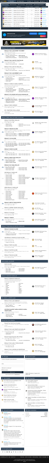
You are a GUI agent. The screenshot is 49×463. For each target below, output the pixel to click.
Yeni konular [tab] (13, 4)
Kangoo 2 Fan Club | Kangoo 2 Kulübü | (26, 233)
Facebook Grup (42, 33)
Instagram (43, 36)
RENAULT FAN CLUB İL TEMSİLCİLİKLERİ (13, 343)
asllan (40, 62)
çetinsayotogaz (42, 351)
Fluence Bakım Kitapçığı (33, 380)
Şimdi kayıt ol (17, 374)
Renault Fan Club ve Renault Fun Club (25, 332)
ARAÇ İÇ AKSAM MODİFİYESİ (11, 90)
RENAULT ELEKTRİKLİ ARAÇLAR (11, 120)
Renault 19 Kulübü (9, 182)
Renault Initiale (21, 196)
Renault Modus (8, 193)
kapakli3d (41, 77)
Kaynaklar (31, 1)
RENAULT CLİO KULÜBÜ (10, 138)
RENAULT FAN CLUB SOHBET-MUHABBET (21, 18)
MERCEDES (8, 289)
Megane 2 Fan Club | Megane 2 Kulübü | (21, 10)
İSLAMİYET (20, 314)
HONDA (20, 286)
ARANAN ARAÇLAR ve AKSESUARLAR (20, 12)
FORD (7, 286)
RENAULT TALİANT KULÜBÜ (11, 162)
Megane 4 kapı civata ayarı (10, 24)
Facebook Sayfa (33, 33)
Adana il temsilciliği (38, 344)
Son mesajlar (7, 378)
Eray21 (41, 194)
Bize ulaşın (22, 456)
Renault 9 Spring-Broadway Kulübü (25, 177)
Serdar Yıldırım (42, 313)
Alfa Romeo (21, 283)
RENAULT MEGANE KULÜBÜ (11, 128)
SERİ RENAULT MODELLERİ (10, 172)
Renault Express (21, 195)
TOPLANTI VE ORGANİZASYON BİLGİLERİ (26, 340)
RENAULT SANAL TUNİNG (23, 90)
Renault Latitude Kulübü (10, 161)
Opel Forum (13, 456)
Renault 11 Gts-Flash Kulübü (24, 178)
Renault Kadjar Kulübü (23, 169)
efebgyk (41, 69)
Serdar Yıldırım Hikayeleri (39, 312)
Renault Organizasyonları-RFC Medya (13, 336)
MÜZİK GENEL (8, 81)
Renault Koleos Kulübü (10, 168)
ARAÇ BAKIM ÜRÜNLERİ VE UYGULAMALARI (26, 91)
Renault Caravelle (9, 194)
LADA (7, 288)
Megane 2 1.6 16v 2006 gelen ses (10, 20)
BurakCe (41, 132)
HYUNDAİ (7, 287)
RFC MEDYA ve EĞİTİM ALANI (8, 298)
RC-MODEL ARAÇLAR (9, 91)
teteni (41, 240)
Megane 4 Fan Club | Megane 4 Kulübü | (21, 16)
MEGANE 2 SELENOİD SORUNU (10, 10)
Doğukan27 (41, 152)
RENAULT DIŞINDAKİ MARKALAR (9, 275)
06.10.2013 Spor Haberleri (39, 303)
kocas (41, 246)
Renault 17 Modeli (9, 181)
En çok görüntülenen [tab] (39, 4)
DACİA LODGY (8, 270)
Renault (24, 461)
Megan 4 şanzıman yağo (9, 16)
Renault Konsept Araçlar (23, 198)
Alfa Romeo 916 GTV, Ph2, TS (40, 285)
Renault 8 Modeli (9, 177)
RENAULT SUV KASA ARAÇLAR (11, 165)
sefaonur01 (41, 345)
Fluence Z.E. (21, 126)
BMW (20, 284)
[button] (15, 1)
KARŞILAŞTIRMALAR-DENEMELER (12, 57)
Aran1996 (41, 304)
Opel (9, 456)
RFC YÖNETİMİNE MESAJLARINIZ (12, 110)
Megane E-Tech (8, 123)
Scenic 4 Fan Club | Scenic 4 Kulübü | (25, 154)
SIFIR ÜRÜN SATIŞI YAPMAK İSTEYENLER (26, 101)
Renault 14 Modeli (22, 179)
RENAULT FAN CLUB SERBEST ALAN (13, 73)
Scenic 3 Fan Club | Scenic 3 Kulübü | (12, 154)
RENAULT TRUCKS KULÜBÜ (10, 255)
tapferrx (45, 54)
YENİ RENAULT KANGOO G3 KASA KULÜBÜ (14, 237)
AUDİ (6, 284)
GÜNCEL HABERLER (9, 305)
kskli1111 (41, 112)
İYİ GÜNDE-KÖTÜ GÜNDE (10, 56)
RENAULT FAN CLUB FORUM (8, 48)
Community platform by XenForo (24, 459)
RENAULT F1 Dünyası (9, 212)
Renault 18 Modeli (22, 181)
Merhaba (36, 61)
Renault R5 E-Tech (9, 126)
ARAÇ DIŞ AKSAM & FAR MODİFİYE (25, 89)
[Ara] (47, 1)
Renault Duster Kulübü (23, 168)
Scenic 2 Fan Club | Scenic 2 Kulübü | (25, 153)
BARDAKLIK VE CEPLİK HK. (39, 76)
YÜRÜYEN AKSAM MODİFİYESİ (11, 89)
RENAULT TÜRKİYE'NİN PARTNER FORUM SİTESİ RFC (15, 55)
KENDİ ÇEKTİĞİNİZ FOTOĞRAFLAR (25, 77)
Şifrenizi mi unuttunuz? (6, 368)
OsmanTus (41, 88)
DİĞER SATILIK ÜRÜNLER (10, 101)
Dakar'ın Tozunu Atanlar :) (39, 255)
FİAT (19, 285)
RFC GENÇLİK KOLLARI (10, 346)
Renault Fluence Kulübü (23, 160)
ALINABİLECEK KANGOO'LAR (11, 234)
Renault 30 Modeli (9, 184)
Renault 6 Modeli (9, 176)
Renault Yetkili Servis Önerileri (19, 14)
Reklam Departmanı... (39, 350)
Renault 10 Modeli (9, 178)
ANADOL (7, 283)
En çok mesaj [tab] (22, 4)
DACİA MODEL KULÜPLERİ (8, 261)
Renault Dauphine (22, 192)
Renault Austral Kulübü (10, 167)
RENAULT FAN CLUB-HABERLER (11, 300)
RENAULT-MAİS (21, 221)
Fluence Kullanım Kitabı (32, 385)
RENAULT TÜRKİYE (9, 217)
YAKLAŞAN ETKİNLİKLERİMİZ (11, 340)
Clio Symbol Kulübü (22, 145)
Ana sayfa (44, 456)
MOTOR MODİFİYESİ (9, 88)
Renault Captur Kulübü (10, 169)
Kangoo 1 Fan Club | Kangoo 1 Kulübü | (13, 233)
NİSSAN (20, 289)
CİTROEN (7, 285)
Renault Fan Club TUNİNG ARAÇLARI (25, 70)
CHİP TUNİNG (21, 88)
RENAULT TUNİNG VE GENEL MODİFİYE (13, 83)
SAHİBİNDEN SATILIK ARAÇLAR (11, 99)
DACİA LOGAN (8, 269)
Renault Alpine (8, 191)
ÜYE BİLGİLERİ (21, 64)
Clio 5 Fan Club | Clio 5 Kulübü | (19, 8)
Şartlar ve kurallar (28, 456)
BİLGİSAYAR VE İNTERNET (10, 306)
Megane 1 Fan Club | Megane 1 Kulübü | (13, 133)
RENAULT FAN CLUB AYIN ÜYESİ (11, 64)
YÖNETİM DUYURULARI (10, 332)
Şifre (3, 363)
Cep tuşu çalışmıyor (38, 239)
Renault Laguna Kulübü (23, 161)
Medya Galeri (21, 1)
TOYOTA (7, 293)
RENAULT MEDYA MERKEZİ (10, 105)
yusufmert (41, 232)
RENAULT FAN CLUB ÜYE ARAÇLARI (12, 66)
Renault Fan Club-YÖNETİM (8, 320)
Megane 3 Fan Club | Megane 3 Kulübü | (13, 134)
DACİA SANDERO (22, 268)
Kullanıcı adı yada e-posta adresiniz (9, 359)
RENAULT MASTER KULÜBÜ (10, 250)
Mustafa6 (41, 209)
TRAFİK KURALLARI (9, 316)
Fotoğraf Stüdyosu (9, 77)
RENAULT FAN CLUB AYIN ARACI (11, 70)
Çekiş (36, 245)
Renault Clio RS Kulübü (10, 146)
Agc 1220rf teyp (38, 208)
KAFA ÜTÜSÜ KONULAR (23, 56)
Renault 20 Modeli (22, 182)
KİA (19, 287)
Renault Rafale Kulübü (23, 167)
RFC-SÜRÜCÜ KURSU (22, 315)
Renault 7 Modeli (22, 176)
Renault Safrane (9, 198)
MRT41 (40, 251)
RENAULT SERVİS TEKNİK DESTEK (12, 202)
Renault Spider (21, 197)
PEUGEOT (20, 290)
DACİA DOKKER (21, 270)
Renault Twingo (8, 192)
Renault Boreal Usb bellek (39, 203)
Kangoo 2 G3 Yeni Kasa (10, 242)
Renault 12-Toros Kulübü (10, 179)
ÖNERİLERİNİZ (8, 333)
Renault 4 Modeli (9, 175)
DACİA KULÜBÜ (8, 264)
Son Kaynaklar (31, 378)
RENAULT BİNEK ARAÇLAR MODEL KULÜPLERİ (12, 117)
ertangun (42, 286)
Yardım (40, 456)
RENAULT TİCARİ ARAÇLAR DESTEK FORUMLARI (13, 226)
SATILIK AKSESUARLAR (23, 100)
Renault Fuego (8, 197)
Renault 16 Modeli (22, 180)
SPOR (20, 305)
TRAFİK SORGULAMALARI (23, 57)
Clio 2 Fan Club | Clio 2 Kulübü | (24, 143)
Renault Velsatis (22, 193)
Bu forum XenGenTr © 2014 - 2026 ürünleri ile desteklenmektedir (24, 460)
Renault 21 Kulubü (9, 183)
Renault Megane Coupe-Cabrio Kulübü (13, 135)
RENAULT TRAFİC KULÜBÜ (10, 245)
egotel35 (41, 142)
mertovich (42, 268)
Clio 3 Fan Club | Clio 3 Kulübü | (11, 144)
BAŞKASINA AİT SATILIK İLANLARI (11, 100)
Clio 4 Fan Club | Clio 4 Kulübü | (19, 22)
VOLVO (20, 293)
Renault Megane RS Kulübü (24, 135)
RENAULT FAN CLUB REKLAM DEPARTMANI (14, 349)
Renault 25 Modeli (22, 183)
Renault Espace (8, 195)
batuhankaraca (44, 416)
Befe (40, 123)
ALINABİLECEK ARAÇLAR (10, 102)
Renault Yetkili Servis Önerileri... (10, 14)
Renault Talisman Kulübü (10, 160)
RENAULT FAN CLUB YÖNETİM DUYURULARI (14, 329)
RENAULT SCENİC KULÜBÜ (10, 149)
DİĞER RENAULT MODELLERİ (11, 187)
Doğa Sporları (21, 78)
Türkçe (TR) (5, 456)
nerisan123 (42, 220)
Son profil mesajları (8, 410)
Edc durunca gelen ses (39, 111)
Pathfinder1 (42, 160)
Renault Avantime (22, 191)
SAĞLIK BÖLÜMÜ (9, 315)
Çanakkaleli (42, 214)
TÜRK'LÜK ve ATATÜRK (10, 314)
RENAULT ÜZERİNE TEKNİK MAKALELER (13, 207)
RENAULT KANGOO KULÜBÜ (11, 229)
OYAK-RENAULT (8, 221)
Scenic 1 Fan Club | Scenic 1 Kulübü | (12, 153)
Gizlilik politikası (35, 456)
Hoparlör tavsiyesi (38, 67)
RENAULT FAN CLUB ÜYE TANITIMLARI (13, 60)
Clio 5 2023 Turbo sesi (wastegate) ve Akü (12, 8)
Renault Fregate (22, 194)
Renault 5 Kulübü (22, 175)
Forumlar (12, 1)
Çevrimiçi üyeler (31, 356)
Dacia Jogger (8, 268)
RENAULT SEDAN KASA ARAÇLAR (12, 157)
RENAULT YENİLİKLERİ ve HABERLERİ (12, 222)
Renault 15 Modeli (9, 180)
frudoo (40, 167)
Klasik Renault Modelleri (10, 199)
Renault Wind (8, 196)
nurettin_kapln (42, 179)
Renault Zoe (21, 123)
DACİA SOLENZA (21, 269)
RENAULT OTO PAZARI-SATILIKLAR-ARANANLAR (16, 94)
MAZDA (20, 288)
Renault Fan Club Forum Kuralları (12, 323)
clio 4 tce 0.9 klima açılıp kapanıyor (11, 26)
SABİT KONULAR (17, 24)
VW (6, 294)
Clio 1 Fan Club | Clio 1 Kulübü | (11, 143)
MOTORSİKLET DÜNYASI (10, 78)
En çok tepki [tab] (29, 4)
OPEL (7, 290)
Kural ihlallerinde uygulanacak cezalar (42, 324)
